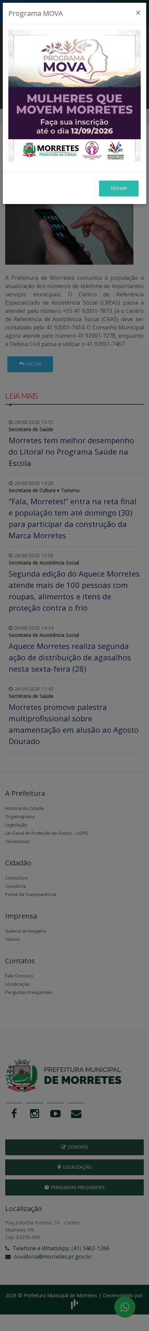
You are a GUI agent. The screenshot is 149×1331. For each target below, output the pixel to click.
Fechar (119, 188)
